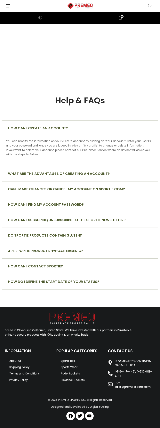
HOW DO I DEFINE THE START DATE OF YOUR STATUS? (53, 281)
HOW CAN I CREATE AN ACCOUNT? (38, 128)
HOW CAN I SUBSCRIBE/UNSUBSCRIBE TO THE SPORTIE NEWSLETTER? (66, 219)
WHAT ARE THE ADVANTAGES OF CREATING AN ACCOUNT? (59, 173)
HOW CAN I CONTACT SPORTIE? (35, 266)
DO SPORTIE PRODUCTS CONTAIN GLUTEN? (45, 235)
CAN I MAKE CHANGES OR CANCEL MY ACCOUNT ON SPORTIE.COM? (66, 189)
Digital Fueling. (99, 407)
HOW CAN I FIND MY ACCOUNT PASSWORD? (46, 204)
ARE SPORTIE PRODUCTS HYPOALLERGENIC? (45, 250)
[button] (80, 128)
